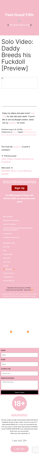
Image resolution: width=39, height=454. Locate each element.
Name (3, 350)
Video (15, 132)
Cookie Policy (7, 233)
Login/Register (8, 277)
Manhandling (13, 135)
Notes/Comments (7, 378)
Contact (5, 265)
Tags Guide (7, 258)
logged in (17, 147)
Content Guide (8, 254)
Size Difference (31, 135)
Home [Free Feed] (9, 243)
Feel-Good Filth (19, 15)
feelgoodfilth (27, 129)
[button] (19, 30)
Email (3, 359)
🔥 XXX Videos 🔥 (9, 269)
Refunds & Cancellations (11, 220)
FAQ (4, 250)
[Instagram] (23, 209)
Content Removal (8, 280)
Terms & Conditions (9, 224)
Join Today (6, 262)
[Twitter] (15, 209)
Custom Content (8, 273)
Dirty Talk (4, 135)
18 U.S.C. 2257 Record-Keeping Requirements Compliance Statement (18, 229)
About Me (6, 247)
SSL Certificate (8, 216)
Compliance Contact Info (11, 237)
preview (22, 135)
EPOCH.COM (10, 198)
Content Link (6, 369)
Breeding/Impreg (29, 132)
